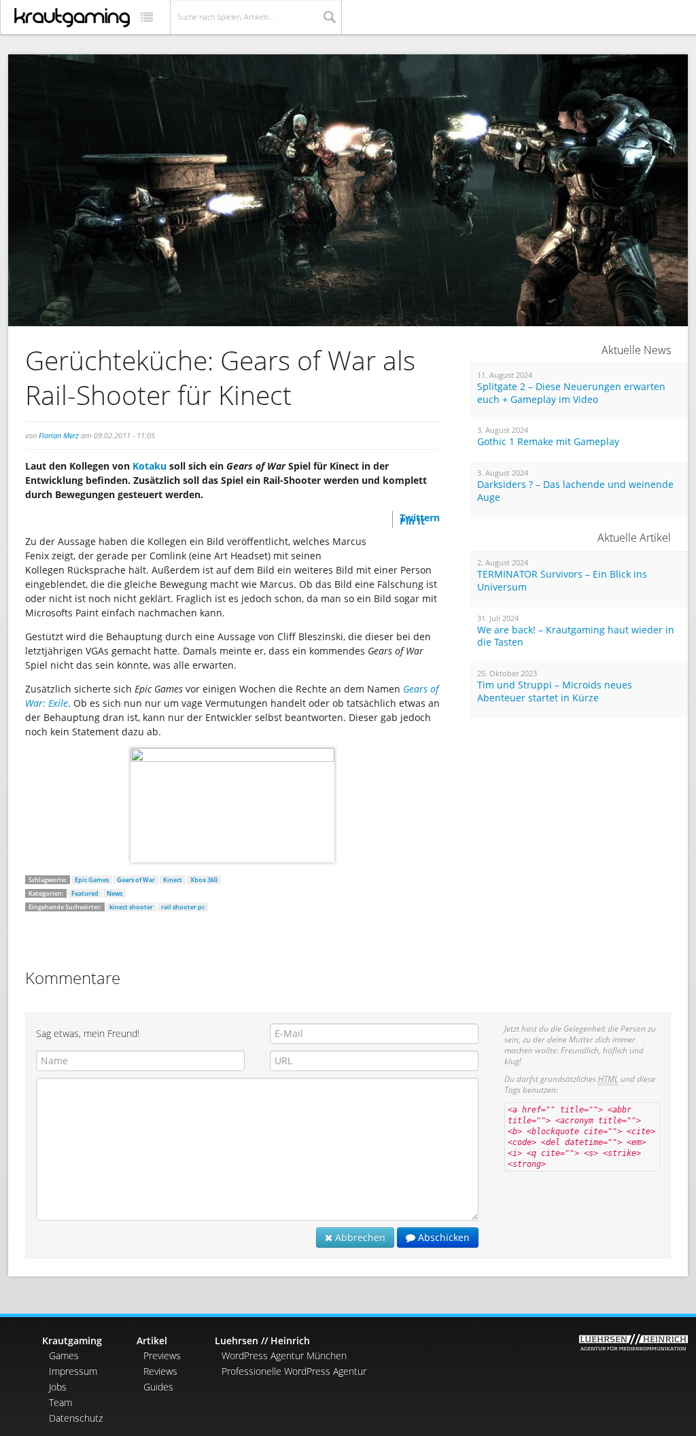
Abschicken (442, 1237)
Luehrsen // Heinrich (262, 1340)
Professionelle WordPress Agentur (294, 1371)
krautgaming (72, 17)
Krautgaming (72, 1340)
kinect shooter (131, 907)
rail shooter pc (183, 907)
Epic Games (92, 879)
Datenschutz (76, 1418)
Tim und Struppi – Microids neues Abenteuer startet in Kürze (554, 691)
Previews (162, 1355)
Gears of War (136, 879)
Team (60, 1402)
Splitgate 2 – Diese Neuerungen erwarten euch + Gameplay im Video (571, 393)
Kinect (172, 879)
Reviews (160, 1371)
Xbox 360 (204, 879)
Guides (158, 1386)
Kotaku (150, 465)
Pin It (412, 520)
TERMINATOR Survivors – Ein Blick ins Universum (562, 580)
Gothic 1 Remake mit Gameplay (548, 442)
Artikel (152, 1340)
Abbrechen (358, 1237)
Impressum (73, 1371)
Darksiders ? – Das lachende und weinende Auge (575, 491)
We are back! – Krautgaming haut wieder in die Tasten (575, 636)
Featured (85, 893)
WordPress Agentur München (284, 1355)
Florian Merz (59, 435)
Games (64, 1355)
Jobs (58, 1386)
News (114, 893)
